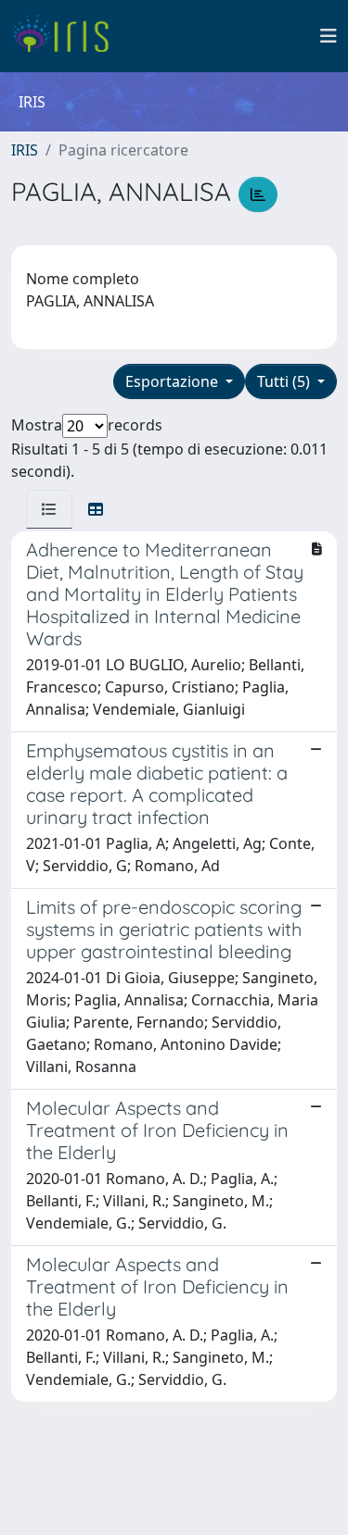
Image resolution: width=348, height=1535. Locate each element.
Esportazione (173, 381)
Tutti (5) (285, 381)
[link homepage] (67, 36)
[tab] (49, 509)
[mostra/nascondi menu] (328, 36)
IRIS (24, 150)
